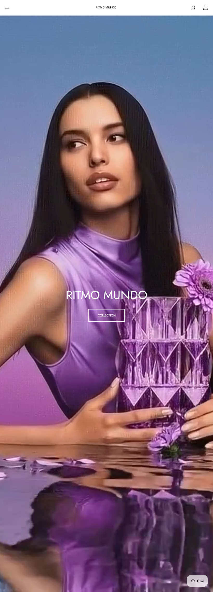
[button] (193, 7)
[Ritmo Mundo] (106, 7)
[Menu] (11, 7)
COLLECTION (107, 315)
